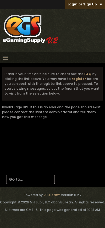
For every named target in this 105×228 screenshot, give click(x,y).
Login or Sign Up (82, 4)
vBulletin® (52, 195)
